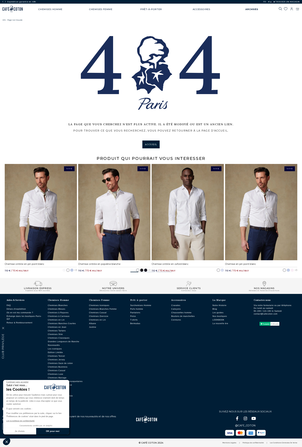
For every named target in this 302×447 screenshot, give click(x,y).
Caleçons (176, 309)
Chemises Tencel (56, 356)
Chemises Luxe (55, 374)
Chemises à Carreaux (59, 316)
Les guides (218, 313)
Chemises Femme (99, 300)
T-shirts (134, 320)
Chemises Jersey (56, 360)
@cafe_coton (245, 425)
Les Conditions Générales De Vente (283, 443)
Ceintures (176, 320)
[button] (6, 441)
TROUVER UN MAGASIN (287, 2)
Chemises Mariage (57, 378)
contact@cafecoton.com (265, 314)
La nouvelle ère (220, 323)
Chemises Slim (55, 334)
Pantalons (135, 313)
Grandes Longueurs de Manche (63, 341)
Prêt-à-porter (139, 300)
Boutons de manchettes (183, 316)
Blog (215, 309)
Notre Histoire (219, 305)
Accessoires (178, 300)
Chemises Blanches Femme (103, 309)
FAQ (9, 305)
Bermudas (135, 323)
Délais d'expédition (16, 309)
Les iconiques (55, 349)
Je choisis (20, 431)
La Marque (219, 300)
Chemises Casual (56, 370)
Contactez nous (262, 300)
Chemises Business (57, 367)
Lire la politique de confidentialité (20, 421)
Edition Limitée (55, 352)
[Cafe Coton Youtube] (253, 419)
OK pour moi (52, 431)
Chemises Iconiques (99, 305)
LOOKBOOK (218, 320)
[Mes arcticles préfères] (285, 9)
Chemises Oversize (98, 316)
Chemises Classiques (59, 338)
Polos (133, 316)
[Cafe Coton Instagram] (246, 419)
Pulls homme (136, 309)
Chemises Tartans (57, 331)
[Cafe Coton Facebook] (237, 419)
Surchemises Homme (140, 305)
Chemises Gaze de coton (60, 363)
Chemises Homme (58, 300)
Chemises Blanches (58, 305)
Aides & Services (15, 300)
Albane (92, 323)
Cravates (175, 305)
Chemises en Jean (57, 327)
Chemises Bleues (56, 309)
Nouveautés (54, 345)
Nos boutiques (220, 316)
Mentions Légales (229, 443)
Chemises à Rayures (58, 313)
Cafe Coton (12, 9)
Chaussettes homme (181, 313)
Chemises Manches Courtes (62, 323)
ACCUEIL (151, 144)
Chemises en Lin (56, 320)
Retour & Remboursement (19, 323)
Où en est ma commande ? (20, 313)
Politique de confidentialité (253, 443)
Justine (92, 327)
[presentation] (3, 2)
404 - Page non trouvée (12, 20)
